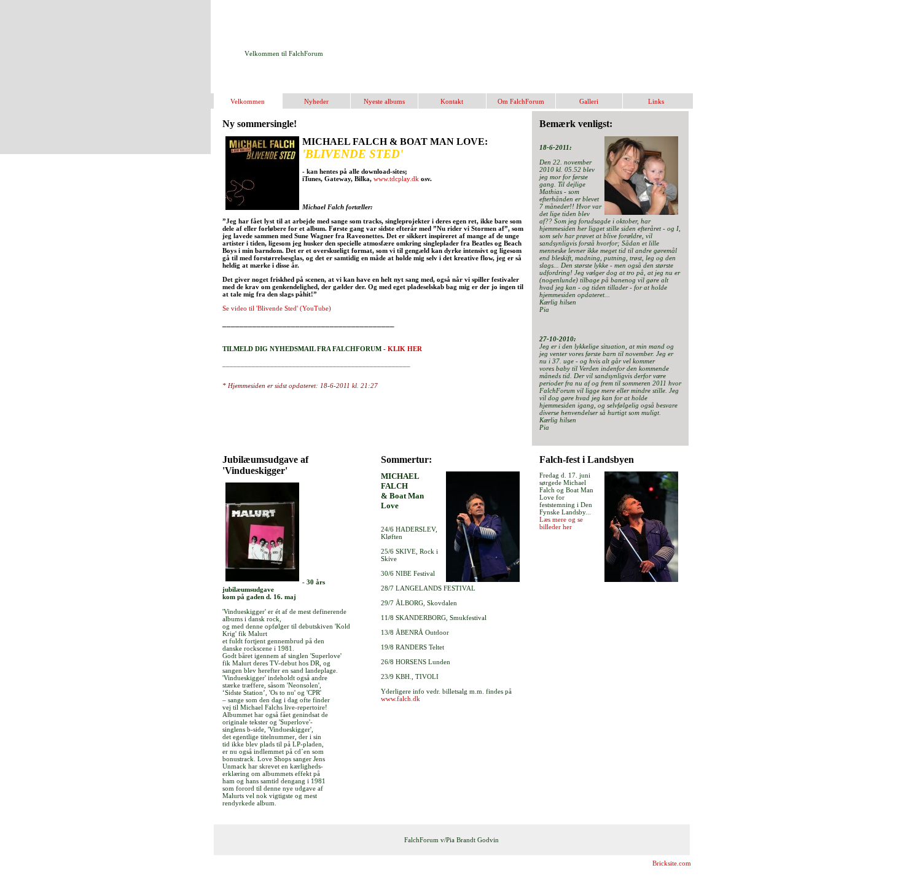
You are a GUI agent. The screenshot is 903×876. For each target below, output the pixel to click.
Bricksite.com (671, 863)
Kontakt (451, 101)
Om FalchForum (521, 101)
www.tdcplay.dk (396, 178)
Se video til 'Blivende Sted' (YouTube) (276, 308)
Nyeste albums (384, 101)
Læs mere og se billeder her (561, 523)
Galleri (588, 101)
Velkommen (247, 101)
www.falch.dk (400, 698)
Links (656, 101)
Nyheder (316, 101)
